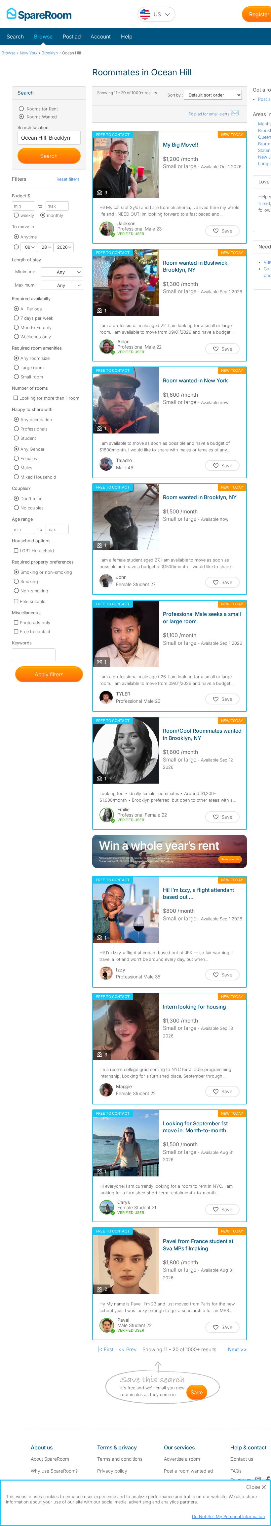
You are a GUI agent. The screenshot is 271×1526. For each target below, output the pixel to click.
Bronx (264, 143)
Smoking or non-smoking (46, 572)
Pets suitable (32, 601)
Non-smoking (34, 590)
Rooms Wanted (41, 116)
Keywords (22, 644)
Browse (43, 36)
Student (28, 438)
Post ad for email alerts (209, 113)
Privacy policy (112, 1471)
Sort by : (176, 95)
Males (26, 467)
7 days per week (36, 318)
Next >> (237, 1349)
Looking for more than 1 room (49, 398)
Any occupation (36, 419)
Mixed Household (38, 477)
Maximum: (25, 285)
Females (28, 458)
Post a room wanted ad (188, 1471)
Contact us (241, 1459)
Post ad (72, 36)
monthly (55, 215)
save (197, 1392)
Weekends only (35, 336)
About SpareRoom (50, 1459)
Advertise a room (182, 1459)
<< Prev (127, 1349)
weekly (27, 215)
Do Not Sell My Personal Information (228, 1516)
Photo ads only (35, 622)
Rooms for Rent (41, 108)
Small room (31, 376)
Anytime (28, 236)
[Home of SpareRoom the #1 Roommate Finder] (39, 14)
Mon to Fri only (36, 327)
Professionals (34, 428)
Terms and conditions (119, 1459)
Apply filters (49, 674)
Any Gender (32, 449)
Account (101, 36)
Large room (32, 367)
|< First (105, 1349)
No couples (32, 507)
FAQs (236, 1471)
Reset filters (68, 179)
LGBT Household (37, 550)
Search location (33, 127)
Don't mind (31, 498)
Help (126, 36)
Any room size (35, 358)
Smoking (29, 581)
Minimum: (25, 271)
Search (15, 36)
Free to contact (35, 631)
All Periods (31, 308)
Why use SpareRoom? (54, 1471)
